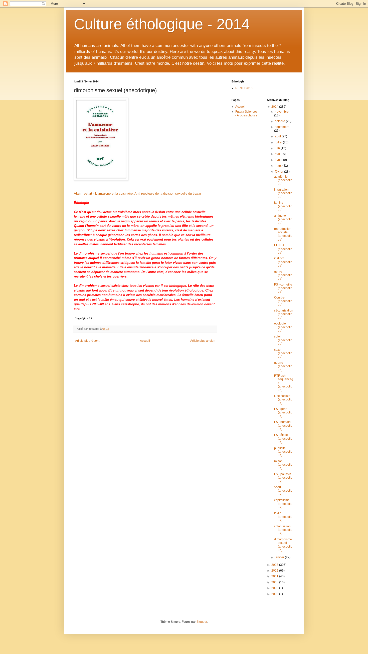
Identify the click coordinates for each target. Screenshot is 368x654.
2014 (275, 106)
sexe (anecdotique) (283, 353)
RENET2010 (244, 88)
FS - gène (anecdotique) (283, 412)
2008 (275, 594)
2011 (275, 576)
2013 (275, 565)
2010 (275, 582)
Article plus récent (87, 340)
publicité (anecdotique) (283, 451)
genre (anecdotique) (283, 275)
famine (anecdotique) (283, 206)
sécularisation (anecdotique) (283, 314)
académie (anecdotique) (283, 180)
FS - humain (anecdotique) (283, 425)
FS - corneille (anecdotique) (283, 288)
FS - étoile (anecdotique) (283, 438)
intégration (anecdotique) (283, 193)
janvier (280, 557)
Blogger (202, 622)
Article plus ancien (202, 340)
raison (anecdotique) (283, 464)
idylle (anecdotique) (283, 516)
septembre (282, 127)
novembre (282, 111)
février (279, 171)
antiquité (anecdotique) (283, 219)
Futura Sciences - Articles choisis (246, 113)
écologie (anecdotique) (283, 327)
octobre (280, 121)
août (278, 136)
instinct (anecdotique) (283, 262)
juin (278, 148)
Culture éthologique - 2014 (162, 24)
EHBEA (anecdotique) (283, 249)
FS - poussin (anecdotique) (283, 477)
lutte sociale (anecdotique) (283, 399)
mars (278, 165)
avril (278, 160)
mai (278, 154)
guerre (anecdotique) (283, 366)
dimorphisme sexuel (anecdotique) (283, 545)
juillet (279, 142)
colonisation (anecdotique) (283, 530)
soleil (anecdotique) (283, 340)
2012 (275, 570)
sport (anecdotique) (283, 490)
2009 (275, 588)
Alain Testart (83, 193)
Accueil (145, 340)
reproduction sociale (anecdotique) (283, 234)
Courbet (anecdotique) (283, 301)
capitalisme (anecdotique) (283, 503)
